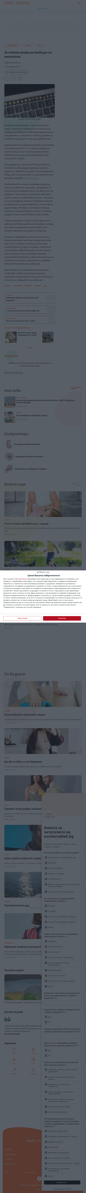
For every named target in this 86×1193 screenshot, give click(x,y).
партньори (22, 579)
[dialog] (43, 596)
